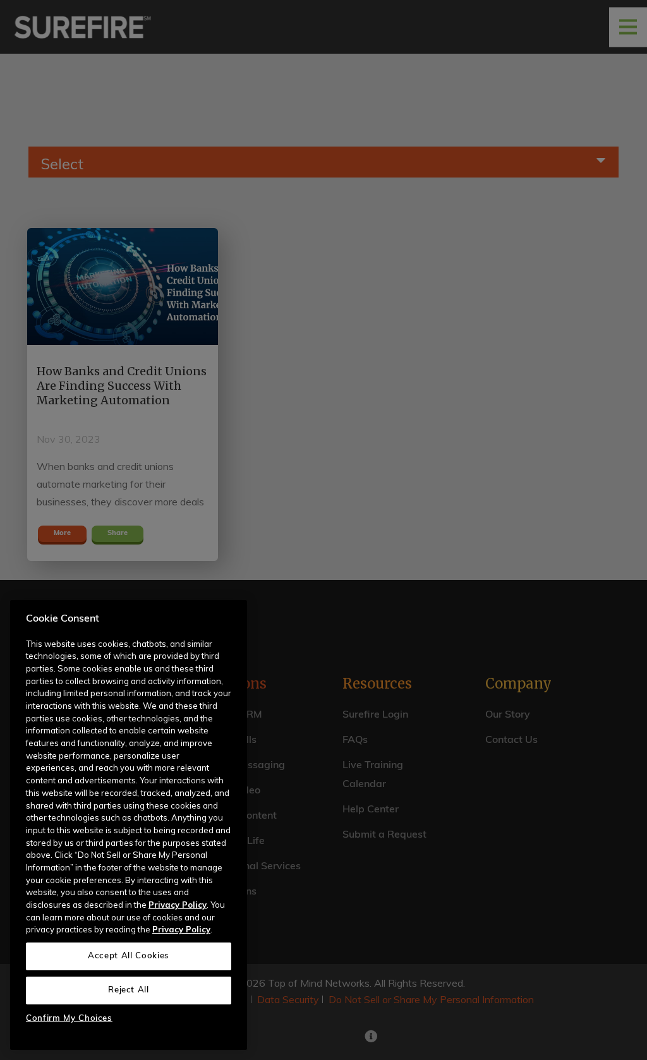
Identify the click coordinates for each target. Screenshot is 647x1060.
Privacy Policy (177, 905)
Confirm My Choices (69, 1019)
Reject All (128, 990)
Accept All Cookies (128, 956)
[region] (128, 825)
